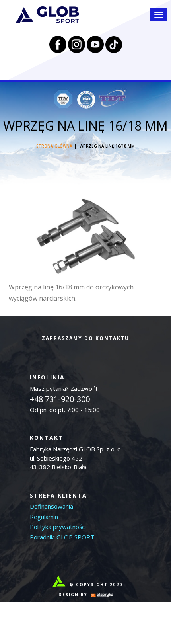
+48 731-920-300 (60, 399)
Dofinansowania (51, 506)
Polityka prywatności (58, 527)
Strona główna (54, 146)
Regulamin (44, 517)
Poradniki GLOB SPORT (62, 537)
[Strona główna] (47, 14)
